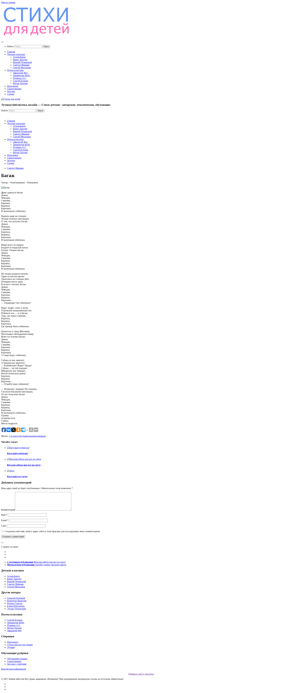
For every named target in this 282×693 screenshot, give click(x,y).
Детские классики (16, 54)
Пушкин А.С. (20, 78)
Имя (4, 515)
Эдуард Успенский (16, 608)
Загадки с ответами (16, 664)
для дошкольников (27, 436)
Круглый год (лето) (17, 476)
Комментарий (8, 509)
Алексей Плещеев (16, 598)
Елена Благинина (16, 606)
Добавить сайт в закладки (141, 674)
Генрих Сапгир (14, 603)
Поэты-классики (15, 70)
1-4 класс (13, 436)
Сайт (3, 525)
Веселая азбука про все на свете (24, 465)
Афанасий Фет (20, 73)
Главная (11, 51)
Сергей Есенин (20, 81)
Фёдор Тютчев (20, 83)
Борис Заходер (20, 59)
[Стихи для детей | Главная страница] (36, 36)
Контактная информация (13, 669)
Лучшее (11, 647)
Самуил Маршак (21, 65)
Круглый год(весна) (17, 453)
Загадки (11, 91)
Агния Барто (19, 57)
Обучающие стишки (17, 658)
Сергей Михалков (22, 67)
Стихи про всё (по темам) (20, 644)
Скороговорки (14, 88)
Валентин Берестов (16, 600)
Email (4, 520)
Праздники (12, 86)
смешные (41, 436)
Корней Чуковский (22, 62)
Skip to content (8, 2)
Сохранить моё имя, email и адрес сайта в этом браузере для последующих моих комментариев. (52, 531)
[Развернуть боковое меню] (2, 542)
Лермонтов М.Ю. (21, 75)
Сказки (10, 94)
